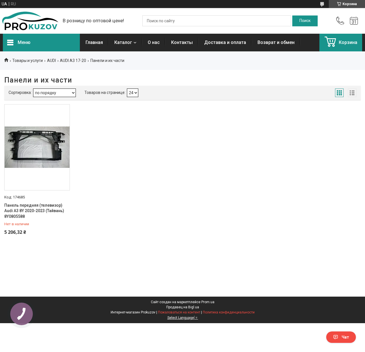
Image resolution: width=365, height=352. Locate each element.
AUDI (51, 60)
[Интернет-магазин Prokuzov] (29, 20)
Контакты (182, 42)
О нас (154, 42)
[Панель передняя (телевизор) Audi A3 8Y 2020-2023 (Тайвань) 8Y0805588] (37, 147)
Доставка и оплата (225, 42)
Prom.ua (207, 302)
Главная (94, 42)
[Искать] (305, 20)
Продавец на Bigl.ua (182, 307)
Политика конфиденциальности (229, 312)
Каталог (123, 42)
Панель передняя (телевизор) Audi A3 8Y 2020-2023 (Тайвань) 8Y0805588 (34, 211)
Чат (345, 337)
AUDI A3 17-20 (73, 60)
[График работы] (354, 21)
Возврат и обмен (276, 42)
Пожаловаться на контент (179, 312)
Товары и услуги (27, 60)
